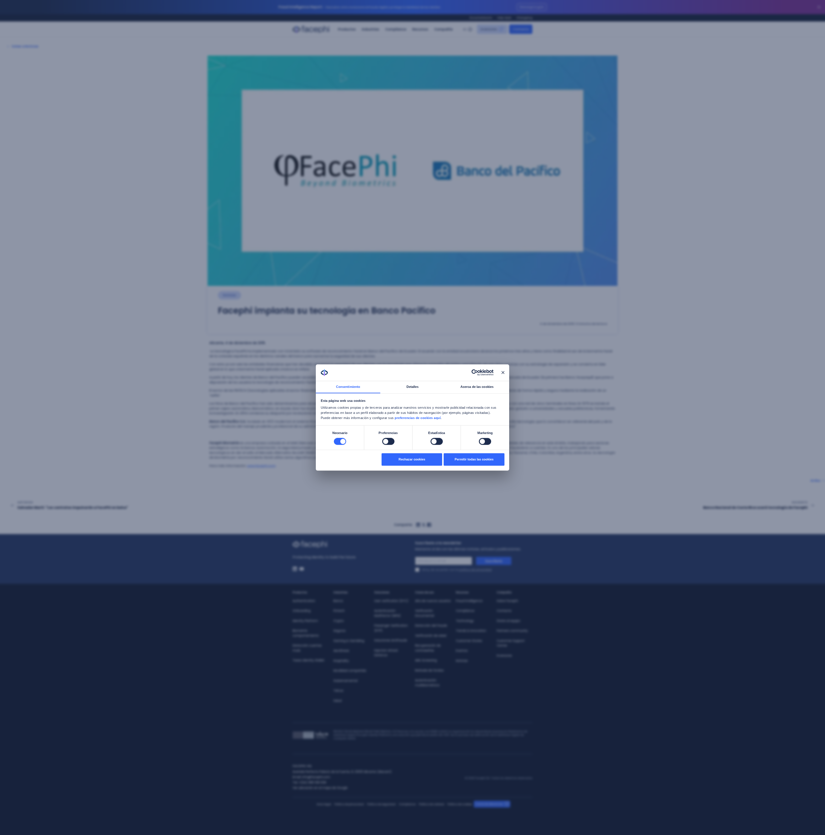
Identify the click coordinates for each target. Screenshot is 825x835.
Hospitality (341, 661)
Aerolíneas (341, 650)
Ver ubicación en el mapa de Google (320, 788)
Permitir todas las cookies (474, 459)
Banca (338, 601)
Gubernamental (345, 681)
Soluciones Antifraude (390, 640)
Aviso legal (324, 804)
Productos (347, 29)
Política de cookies (460, 804)
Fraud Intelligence (469, 601)
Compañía (443, 29)
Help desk (504, 18)
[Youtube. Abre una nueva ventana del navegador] (301, 569)
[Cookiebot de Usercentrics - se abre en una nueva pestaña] (474, 372)
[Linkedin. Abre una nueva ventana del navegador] (295, 569)
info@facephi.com (316, 777)
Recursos (420, 29)
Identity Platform (305, 621)
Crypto (338, 621)
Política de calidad (431, 804)
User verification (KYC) (391, 601)
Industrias (370, 29)
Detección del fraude (431, 625)
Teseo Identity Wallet (308, 660)
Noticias (462, 661)
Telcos (338, 690)
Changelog (524, 18)
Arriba (815, 480)
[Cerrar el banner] (502, 372)
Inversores (504, 655)
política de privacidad (475, 570)
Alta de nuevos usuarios (433, 601)
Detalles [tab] (412, 387)
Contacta (504, 611)
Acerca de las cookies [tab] (476, 387)
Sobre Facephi (507, 601)
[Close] (819, 7)
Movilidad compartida (349, 670)
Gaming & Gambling (348, 641)
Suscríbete (493, 561)
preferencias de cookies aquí (418, 418)
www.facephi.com (261, 465)
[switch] (388, 441)
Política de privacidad (349, 804)
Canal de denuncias (489, 804)
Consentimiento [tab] (348, 387)
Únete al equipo (508, 621)
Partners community (512, 631)
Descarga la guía (531, 7)
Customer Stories (469, 641)
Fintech (339, 611)
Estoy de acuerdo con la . (457, 570)
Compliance (395, 29)
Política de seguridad (381, 804)
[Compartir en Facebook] (429, 525)
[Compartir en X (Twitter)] (424, 525)
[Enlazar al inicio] (351, 544)
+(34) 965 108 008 (312, 782)
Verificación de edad (430, 635)
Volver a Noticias (25, 46)
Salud (337, 700)
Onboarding (301, 611)
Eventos (462, 650)
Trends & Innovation (471, 631)
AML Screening (426, 660)
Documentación (481, 18)
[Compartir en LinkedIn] (418, 525)
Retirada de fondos (429, 670)
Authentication (304, 601)
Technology (465, 621)
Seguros (339, 631)
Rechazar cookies (412, 459)
